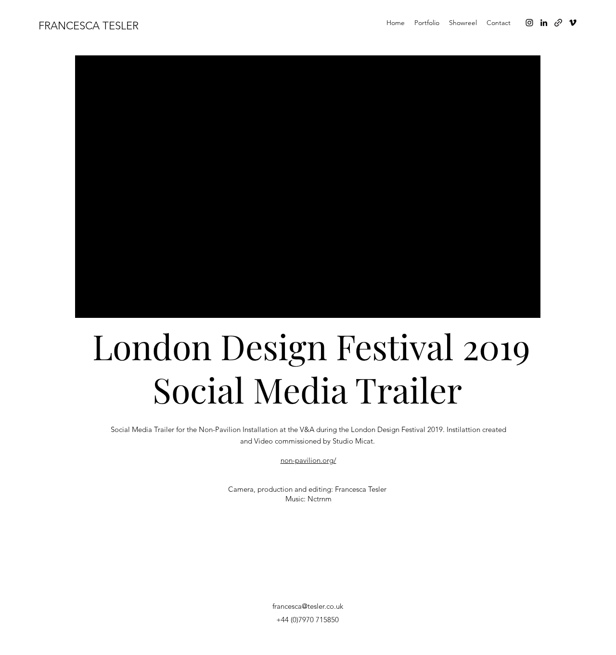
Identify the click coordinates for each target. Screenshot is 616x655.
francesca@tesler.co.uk (307, 606)
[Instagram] (529, 22)
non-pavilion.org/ (308, 460)
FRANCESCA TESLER (88, 25)
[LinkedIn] (544, 22)
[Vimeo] (573, 22)
